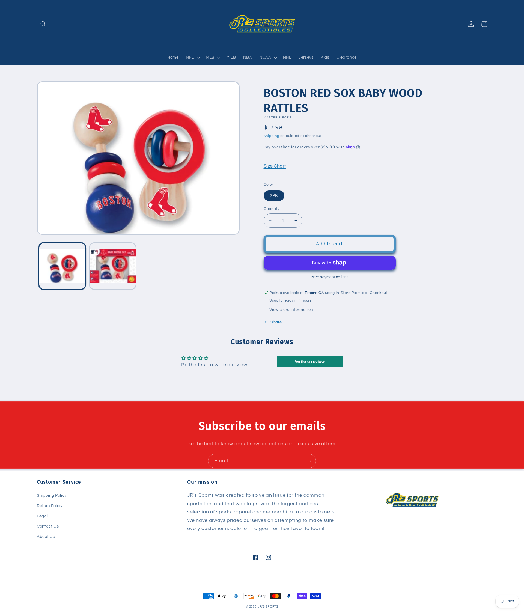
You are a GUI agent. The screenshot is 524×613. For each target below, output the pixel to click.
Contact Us (48, 526)
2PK (274, 195)
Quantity (272, 209)
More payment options (330, 277)
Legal (42, 516)
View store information (291, 309)
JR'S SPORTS (268, 606)
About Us (46, 536)
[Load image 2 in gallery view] (112, 266)
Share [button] (276, 322)
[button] (43, 24)
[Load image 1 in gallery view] (62, 266)
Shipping (271, 136)
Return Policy (49, 506)
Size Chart (275, 166)
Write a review (310, 361)
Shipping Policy (52, 495)
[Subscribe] (309, 461)
